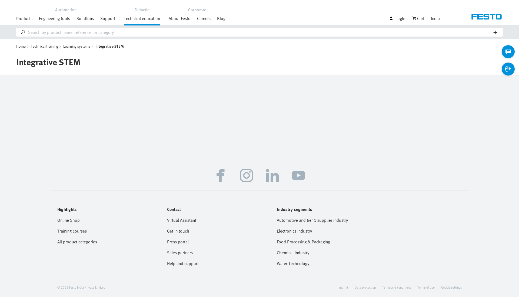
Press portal (178, 242)
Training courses (72, 231)
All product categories (77, 242)
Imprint (343, 287)
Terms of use (426, 287)
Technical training (44, 46)
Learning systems (76, 46)
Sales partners (180, 252)
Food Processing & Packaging (303, 242)
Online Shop (68, 220)
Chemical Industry (293, 252)
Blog (221, 18)
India (435, 18)
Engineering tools (54, 18)
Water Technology (293, 263)
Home (21, 46)
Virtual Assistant (181, 220)
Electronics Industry (294, 231)
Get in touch (178, 231)
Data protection (365, 287)
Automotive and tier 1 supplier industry (312, 220)
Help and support (183, 263)
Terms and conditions (396, 287)
